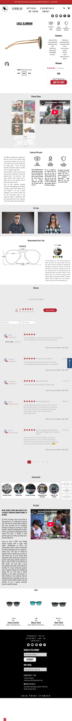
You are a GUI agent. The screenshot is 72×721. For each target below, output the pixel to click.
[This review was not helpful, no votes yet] (66, 348)
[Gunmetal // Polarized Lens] (19, 73)
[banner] (5, 8)
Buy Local (28, 665)
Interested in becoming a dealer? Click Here (36, 686)
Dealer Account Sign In (30, 689)
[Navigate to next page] (47, 462)
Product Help (36, 636)
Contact (36, 641)
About (46, 11)
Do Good (34, 11)
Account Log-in (36, 639)
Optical (31, 8)
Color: (24, 70)
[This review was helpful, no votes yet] (63, 348)
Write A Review (50, 310)
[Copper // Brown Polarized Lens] (29, 73)
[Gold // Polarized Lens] (24, 73)
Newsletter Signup (31, 650)
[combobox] (12, 322)
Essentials (47, 8)
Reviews (59, 63)
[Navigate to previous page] (25, 462)
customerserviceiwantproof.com (33, 680)
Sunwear (17, 8)
